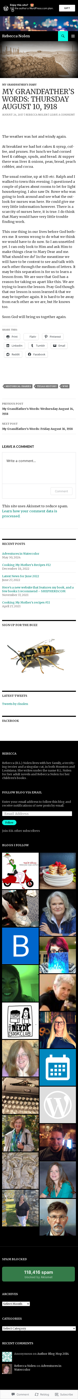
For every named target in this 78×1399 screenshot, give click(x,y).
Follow (9, 822)
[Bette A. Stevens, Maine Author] (20, 1133)
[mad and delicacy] (20, 871)
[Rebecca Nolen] (20, 908)
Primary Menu (73, 36)
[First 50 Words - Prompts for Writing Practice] (58, 992)
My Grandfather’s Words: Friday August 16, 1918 (37, 426)
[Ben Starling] (20, 946)
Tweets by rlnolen (15, 704)
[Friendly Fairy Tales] (20, 1058)
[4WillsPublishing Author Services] (58, 1105)
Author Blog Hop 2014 (53, 1354)
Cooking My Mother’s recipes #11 (26, 602)
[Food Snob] (58, 871)
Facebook (10, 721)
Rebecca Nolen (16, 36)
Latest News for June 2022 (20, 576)
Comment (61, 491)
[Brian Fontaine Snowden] (20, 1170)
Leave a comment (62, 114)
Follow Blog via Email (22, 792)
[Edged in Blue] (58, 1142)
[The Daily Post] (58, 1067)
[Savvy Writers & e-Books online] (20, 1095)
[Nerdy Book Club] (20, 1021)
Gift (67, 8)
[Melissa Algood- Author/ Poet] (58, 955)
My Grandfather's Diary (19, 84)
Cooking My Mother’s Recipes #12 (26, 565)
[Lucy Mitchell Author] (58, 1030)
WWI (65, 386)
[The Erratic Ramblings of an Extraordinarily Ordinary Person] (20, 983)
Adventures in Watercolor (20, 554)
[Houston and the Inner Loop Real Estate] (58, 1217)
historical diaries (18, 386)
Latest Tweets (14, 696)
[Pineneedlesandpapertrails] (20, 1208)
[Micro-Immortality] (58, 1180)
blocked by (43, 1276)
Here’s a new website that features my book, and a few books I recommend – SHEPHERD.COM (38, 589)
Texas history (47, 386)
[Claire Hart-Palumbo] (58, 913)
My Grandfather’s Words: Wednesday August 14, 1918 (38, 409)
